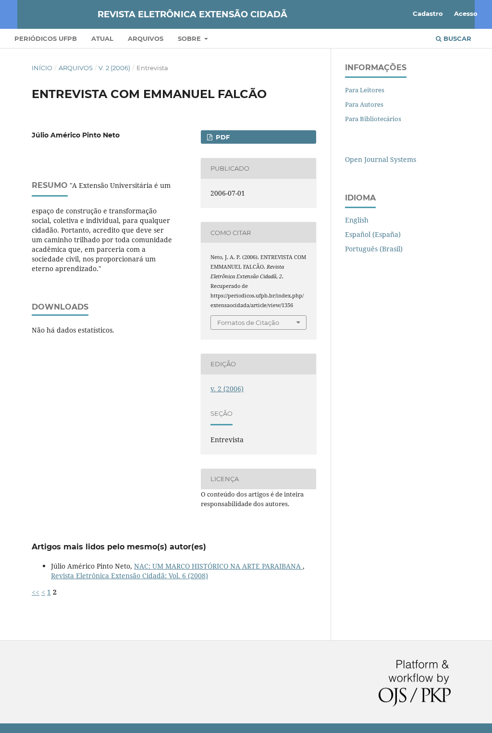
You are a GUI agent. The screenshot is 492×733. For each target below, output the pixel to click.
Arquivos (145, 38)
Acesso (466, 13)
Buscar (456, 38)
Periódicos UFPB (45, 38)
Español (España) (373, 234)
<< (35, 591)
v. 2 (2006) (114, 68)
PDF (222, 137)
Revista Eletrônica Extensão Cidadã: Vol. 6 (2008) (129, 575)
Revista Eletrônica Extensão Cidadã (192, 14)
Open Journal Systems (380, 159)
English (357, 219)
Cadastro (428, 13)
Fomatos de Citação (248, 322)
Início (42, 68)
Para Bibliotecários (373, 118)
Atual (102, 38)
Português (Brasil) (374, 248)
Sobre (190, 38)
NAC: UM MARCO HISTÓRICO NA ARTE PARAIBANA (218, 566)
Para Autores (364, 104)
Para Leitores (364, 90)
